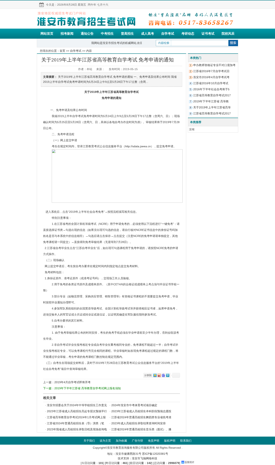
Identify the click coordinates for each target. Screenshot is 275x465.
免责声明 (153, 440)
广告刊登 (137, 440)
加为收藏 (121, 440)
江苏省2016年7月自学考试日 (211, 71)
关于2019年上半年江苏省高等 (212, 107)
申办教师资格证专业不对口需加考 (214, 65)
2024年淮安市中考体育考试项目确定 (134, 405)
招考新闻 (67, 33)
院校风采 (228, 33)
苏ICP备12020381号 (155, 453)
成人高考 (147, 33)
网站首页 (46, 33)
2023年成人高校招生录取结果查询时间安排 (138, 423)
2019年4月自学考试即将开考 (72, 382)
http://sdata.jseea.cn (138, 146)
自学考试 (167, 33)
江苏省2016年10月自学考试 (210, 83)
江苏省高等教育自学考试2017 (212, 95)
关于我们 (89, 440)
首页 (62, 50)
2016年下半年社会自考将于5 (211, 89)
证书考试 (208, 33)
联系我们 (185, 440)
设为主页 (105, 440)
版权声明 (169, 440)
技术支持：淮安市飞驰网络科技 (137, 458)
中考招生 (107, 33)
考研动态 (187, 33)
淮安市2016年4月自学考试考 (211, 77)
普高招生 (127, 33)
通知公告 (87, 33)
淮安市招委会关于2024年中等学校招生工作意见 (77, 405)
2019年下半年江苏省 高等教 (211, 101)
